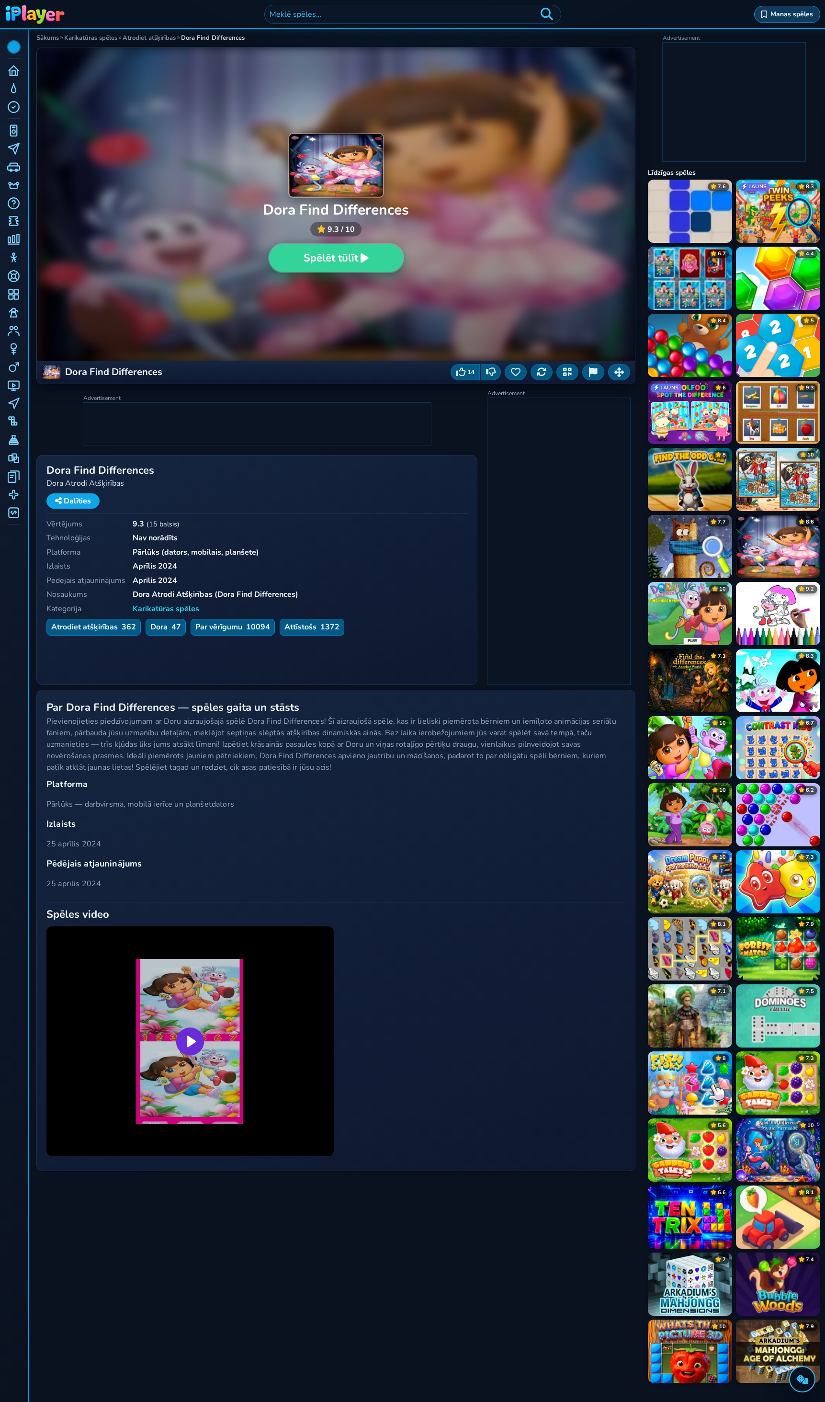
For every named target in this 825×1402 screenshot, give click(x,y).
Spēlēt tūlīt (331, 258)
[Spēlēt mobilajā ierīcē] (567, 372)
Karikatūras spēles (166, 609)
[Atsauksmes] (593, 372)
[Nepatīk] (491, 372)
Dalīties (76, 501)
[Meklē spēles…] (546, 14)
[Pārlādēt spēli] (542, 372)
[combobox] (412, 14)
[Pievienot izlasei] (516, 372)
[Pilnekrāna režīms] (619, 372)
